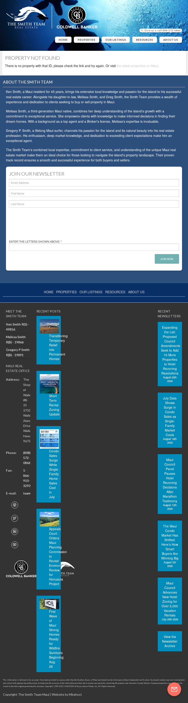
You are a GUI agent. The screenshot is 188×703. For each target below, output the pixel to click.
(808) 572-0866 (26, 458)
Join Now (166, 259)
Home (63, 39)
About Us (170, 39)
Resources (144, 39)
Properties (86, 39)
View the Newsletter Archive (169, 641)
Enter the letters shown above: (35, 241)
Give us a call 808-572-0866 (162, 30)
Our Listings (115, 39)
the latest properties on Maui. (138, 65)
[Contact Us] (174, 689)
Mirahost (75, 694)
